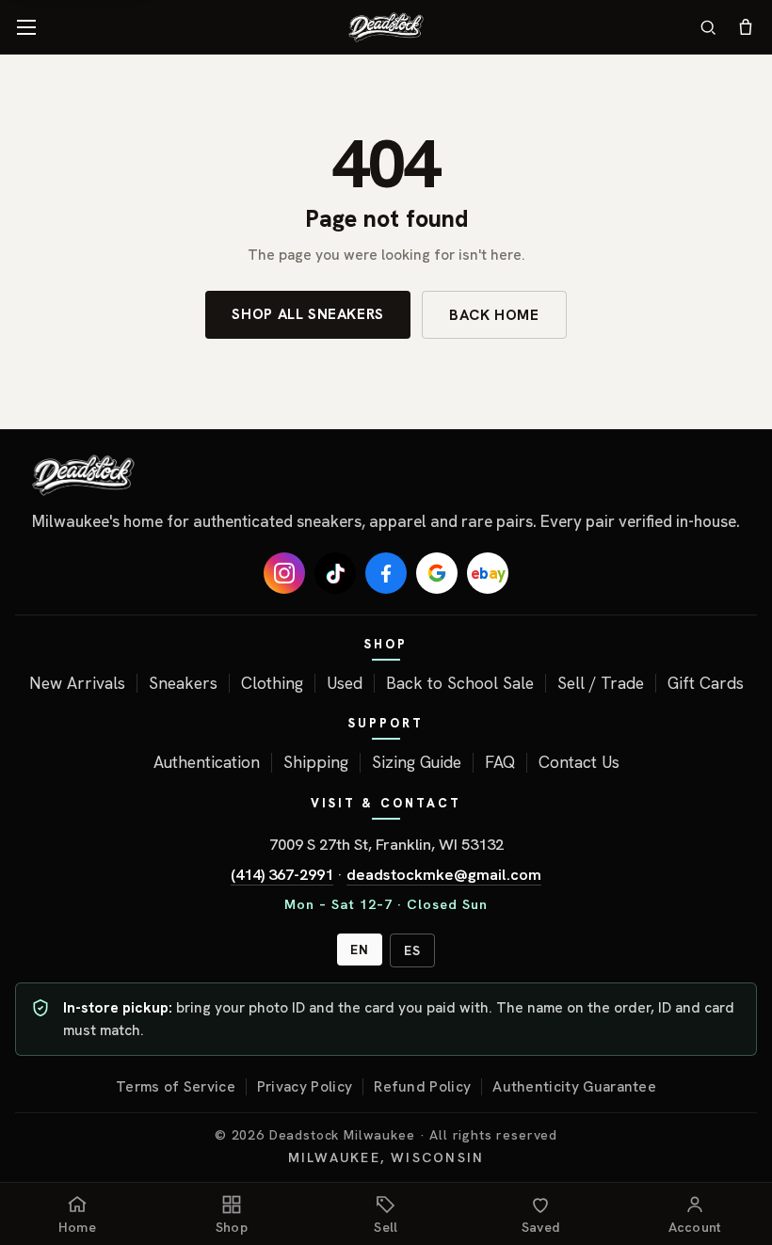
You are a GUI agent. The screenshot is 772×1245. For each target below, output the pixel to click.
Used (344, 683)
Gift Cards (705, 683)
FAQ (500, 762)
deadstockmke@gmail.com (443, 874)
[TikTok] (335, 573)
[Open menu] (26, 27)
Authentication (206, 762)
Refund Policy (422, 1086)
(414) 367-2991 (282, 874)
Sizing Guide (416, 762)
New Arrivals (77, 683)
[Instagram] (284, 573)
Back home (494, 315)
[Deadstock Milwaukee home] (386, 475)
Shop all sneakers (308, 314)
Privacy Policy (304, 1086)
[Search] (708, 27)
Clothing (272, 683)
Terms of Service (175, 1086)
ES (412, 950)
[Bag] (745, 27)
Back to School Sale (460, 683)
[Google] (437, 573)
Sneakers (183, 683)
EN (359, 949)
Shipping (315, 762)
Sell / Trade (600, 683)
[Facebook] (386, 573)
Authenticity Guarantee (574, 1086)
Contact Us (579, 762)
